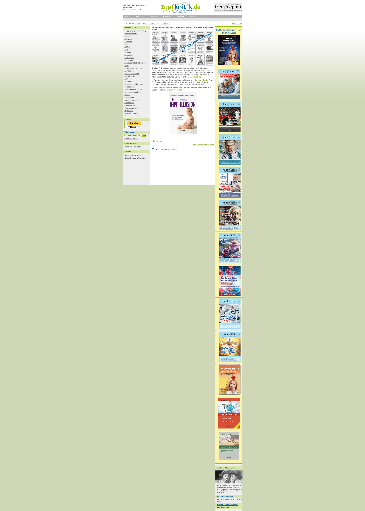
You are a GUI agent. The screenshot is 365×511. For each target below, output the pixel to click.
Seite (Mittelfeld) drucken (167, 149)
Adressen (128, 42)
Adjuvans (128, 39)
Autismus (128, 82)
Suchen (192, 16)
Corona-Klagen (130, 105)
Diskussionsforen (131, 113)
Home (127, 16)
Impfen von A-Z (130, 27)
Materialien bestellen (225, 496)
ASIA (126, 79)
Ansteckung (129, 71)
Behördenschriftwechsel (133, 84)
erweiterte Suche (131, 139)
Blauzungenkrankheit (132, 92)
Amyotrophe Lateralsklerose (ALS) (135, 64)
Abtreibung (128, 37)
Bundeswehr (129, 97)
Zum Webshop (194, 77)
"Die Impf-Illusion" (202, 80)
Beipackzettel (129, 87)
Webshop (180, 16)
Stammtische (140, 16)
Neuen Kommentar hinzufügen (203, 144)
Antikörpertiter (129, 76)
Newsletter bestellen (132, 147)
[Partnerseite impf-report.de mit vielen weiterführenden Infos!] (228, 11)
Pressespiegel (149, 24)
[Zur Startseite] (180, 14)
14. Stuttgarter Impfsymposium (229, 30)
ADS (126, 44)
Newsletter (167, 16)
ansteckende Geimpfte (133, 68)
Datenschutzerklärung (133, 100)
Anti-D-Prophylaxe (131, 74)
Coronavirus (129, 103)
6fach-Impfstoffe (130, 34)
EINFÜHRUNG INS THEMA (135, 31)
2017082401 (164, 24)
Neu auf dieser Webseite (134, 158)
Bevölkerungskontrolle (133, 89)
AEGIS (127, 47)
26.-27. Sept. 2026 (229, 33)
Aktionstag (128, 55)
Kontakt (154, 16)
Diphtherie (128, 111)
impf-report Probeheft (225, 468)
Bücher (127, 95)
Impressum (237, 24)
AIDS (126, 50)
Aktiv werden (129, 58)
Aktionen (127, 52)
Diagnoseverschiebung (133, 108)
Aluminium (128, 60)
